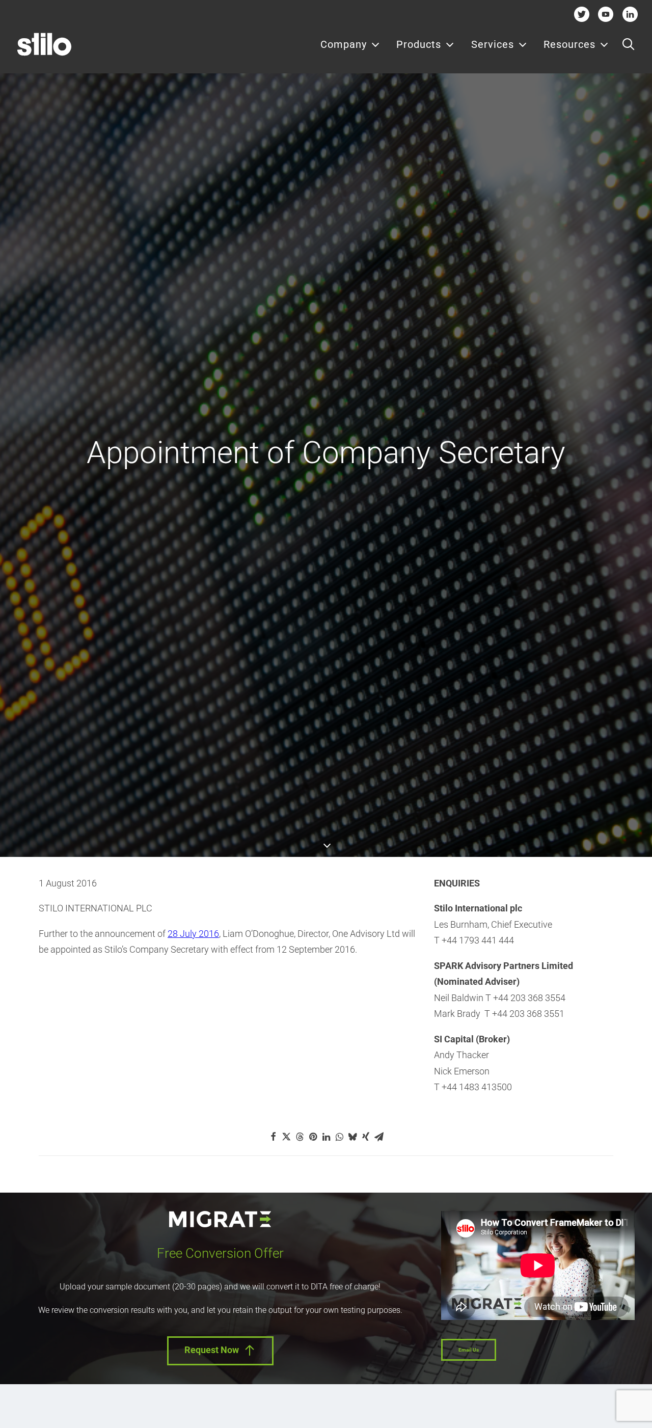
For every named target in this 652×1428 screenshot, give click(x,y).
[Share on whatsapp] (339, 1136)
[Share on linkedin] (326, 1136)
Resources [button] (569, 44)
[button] (628, 44)
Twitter (581, 14)
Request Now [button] (211, 1349)
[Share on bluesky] (352, 1136)
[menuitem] (350, 44)
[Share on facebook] (273, 1136)
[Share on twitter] (286, 1136)
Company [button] (343, 44)
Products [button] (418, 44)
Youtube (606, 14)
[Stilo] (44, 44)
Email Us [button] (468, 1350)
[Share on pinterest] (313, 1136)
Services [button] (492, 44)
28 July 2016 (193, 933)
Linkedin (630, 14)
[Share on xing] (366, 1136)
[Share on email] (379, 1136)
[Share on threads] (299, 1136)
